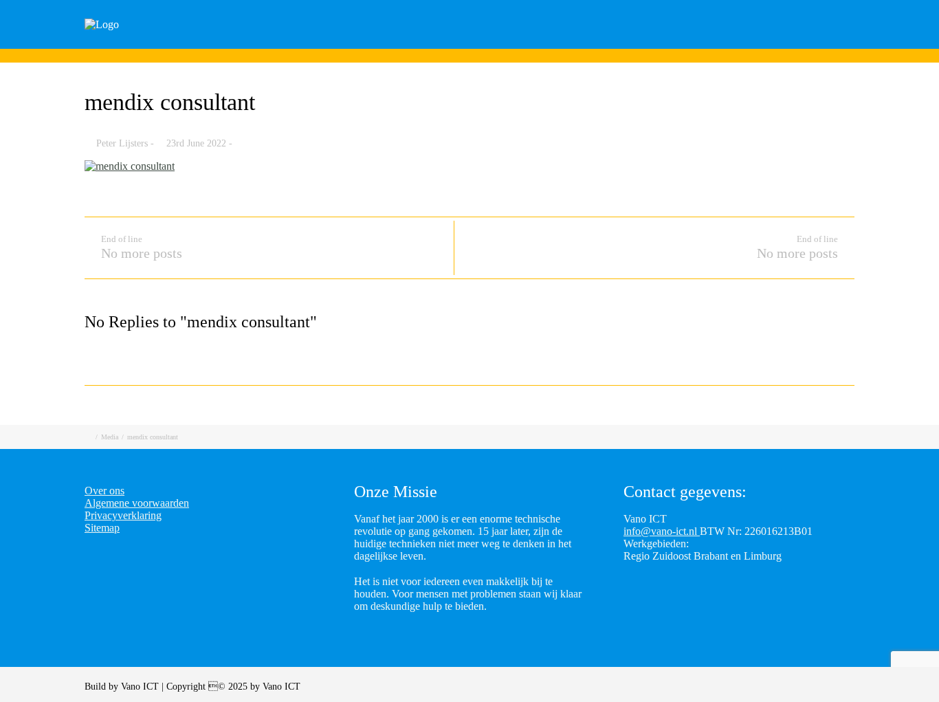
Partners (787, 43)
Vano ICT (141, 686)
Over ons (860, 43)
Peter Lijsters (122, 143)
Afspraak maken (641, 43)
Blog (724, 43)
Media (109, 437)
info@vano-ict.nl (661, 531)
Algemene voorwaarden (137, 503)
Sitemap (102, 528)
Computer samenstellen (513, 43)
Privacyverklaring (123, 515)
